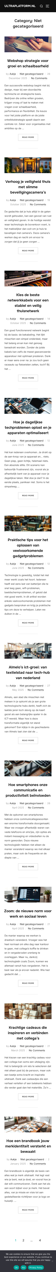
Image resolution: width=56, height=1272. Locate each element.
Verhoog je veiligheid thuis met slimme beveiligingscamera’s (27, 187)
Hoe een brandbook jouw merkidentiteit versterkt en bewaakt (28, 1146)
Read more (30, 137)
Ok (16, 1267)
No (23, 1267)
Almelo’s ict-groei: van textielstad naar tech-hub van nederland (28, 672)
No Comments (39, 78)
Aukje (13, 73)
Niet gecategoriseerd (31, 73)
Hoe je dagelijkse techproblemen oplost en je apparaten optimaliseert (28, 427)
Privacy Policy (36, 1267)
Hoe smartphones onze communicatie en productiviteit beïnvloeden (28, 790)
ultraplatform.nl (20, 6)
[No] (52, 1261)
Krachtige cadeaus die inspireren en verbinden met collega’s (28, 1033)
